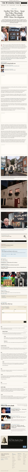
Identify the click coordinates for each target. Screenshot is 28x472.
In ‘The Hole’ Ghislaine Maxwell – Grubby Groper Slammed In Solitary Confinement (18, 426)
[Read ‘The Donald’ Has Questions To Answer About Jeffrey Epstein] (2, 66)
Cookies (24, 458)
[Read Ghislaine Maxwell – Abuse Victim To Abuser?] (2, 70)
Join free (24, 446)
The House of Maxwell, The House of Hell (18, 417)
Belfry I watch (19, 456)
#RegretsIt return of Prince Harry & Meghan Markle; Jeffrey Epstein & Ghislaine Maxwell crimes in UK (14, 288)
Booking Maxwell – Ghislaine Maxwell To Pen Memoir (9, 262)
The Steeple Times (5, 454)
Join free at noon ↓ (3, 297)
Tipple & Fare (17, 5)
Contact (13, 462)
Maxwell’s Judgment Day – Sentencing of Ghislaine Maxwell (18, 410)
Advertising (19, 455)
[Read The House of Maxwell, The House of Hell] (5, 418)
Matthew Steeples (9, 24)
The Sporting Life (24, 5)
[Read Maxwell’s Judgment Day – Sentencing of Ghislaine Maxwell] (5, 410)
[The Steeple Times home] (11, 3)
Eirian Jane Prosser (8, 57)
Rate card (19, 457)
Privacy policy (24, 455)
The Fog (8, 5)
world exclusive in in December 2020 (12, 98)
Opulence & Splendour (12, 5)
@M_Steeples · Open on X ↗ (4, 293)
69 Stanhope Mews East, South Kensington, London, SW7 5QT (7, 176)
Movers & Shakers (3, 5)
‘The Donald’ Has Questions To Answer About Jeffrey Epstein (11, 65)
